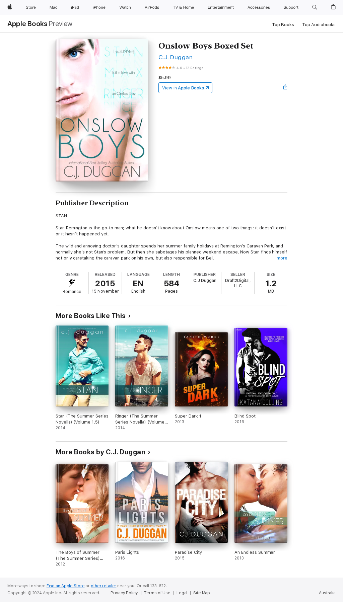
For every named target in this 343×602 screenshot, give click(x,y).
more (282, 257)
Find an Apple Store (66, 586)
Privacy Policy (124, 593)
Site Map (201, 593)
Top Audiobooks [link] (319, 24)
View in (183, 87)
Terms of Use (157, 593)
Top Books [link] (283, 24)
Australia (327, 593)
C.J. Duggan (175, 57)
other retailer (103, 586)
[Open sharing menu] (285, 87)
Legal (182, 593)
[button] (315, 7)
